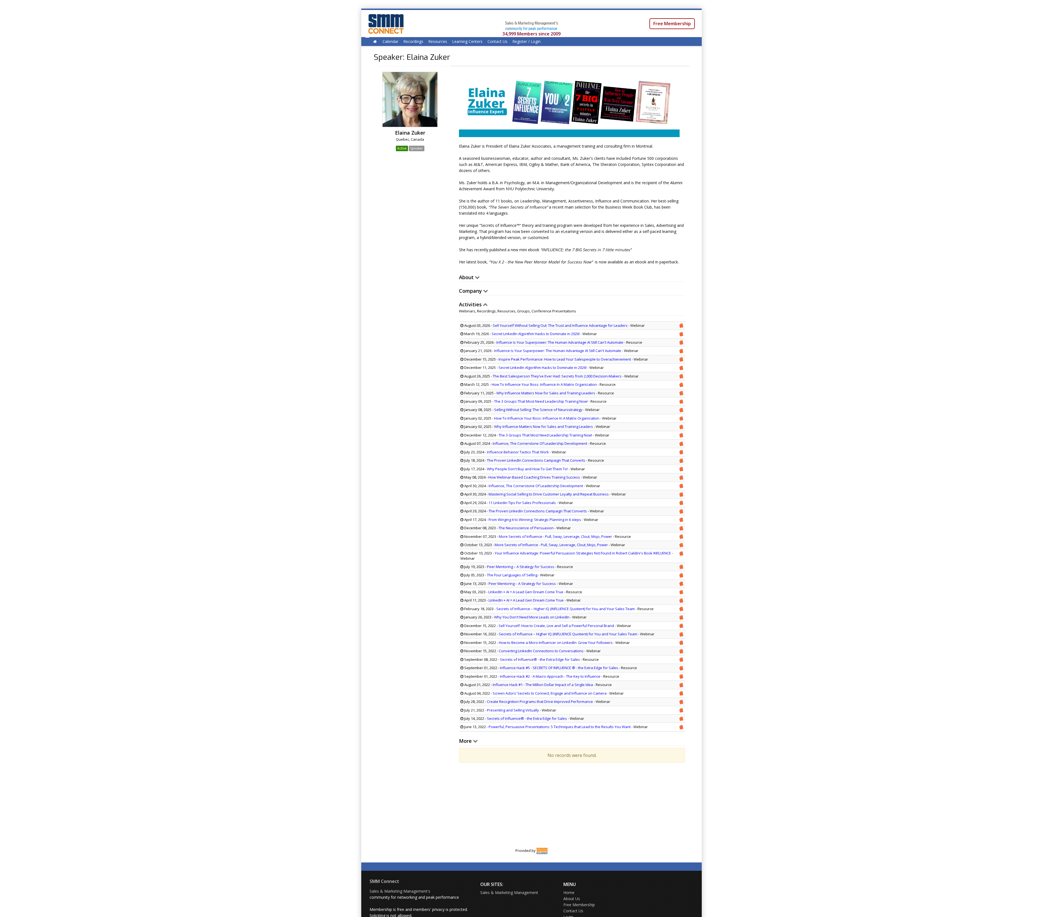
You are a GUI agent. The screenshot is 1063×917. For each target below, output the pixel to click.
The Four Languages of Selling (512, 574)
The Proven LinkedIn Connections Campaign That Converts (536, 460)
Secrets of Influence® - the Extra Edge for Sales (540, 659)
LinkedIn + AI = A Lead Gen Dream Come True (525, 591)
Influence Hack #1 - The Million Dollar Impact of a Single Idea (543, 684)
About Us (571, 898)
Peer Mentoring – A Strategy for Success (520, 566)
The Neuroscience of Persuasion (526, 527)
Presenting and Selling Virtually (513, 710)
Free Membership (672, 23)
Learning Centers (467, 41)
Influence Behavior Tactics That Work (518, 451)
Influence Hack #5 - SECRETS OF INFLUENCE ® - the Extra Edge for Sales (559, 667)
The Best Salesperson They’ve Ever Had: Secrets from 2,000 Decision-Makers (557, 376)
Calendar (390, 41)
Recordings (413, 41)
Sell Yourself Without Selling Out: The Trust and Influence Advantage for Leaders (560, 325)
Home (568, 892)
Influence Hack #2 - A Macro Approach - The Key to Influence (550, 676)
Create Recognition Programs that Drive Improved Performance (540, 701)
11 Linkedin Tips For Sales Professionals (522, 502)
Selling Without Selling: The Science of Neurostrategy (538, 409)
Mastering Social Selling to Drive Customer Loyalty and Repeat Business (549, 494)
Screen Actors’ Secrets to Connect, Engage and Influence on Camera (550, 693)
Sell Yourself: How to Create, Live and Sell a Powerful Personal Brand (556, 625)
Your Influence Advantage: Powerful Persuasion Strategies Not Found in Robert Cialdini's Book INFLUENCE (583, 553)
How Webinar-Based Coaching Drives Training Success (534, 477)
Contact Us (497, 41)
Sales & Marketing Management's (400, 891)
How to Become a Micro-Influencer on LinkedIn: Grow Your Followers (556, 642)
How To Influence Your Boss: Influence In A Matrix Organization (544, 384)
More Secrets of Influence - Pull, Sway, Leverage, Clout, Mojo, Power (555, 536)
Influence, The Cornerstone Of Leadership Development (540, 443)
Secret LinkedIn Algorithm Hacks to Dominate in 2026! (536, 333)
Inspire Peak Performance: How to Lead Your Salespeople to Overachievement (565, 359)
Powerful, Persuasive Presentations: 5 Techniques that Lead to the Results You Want (560, 726)
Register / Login (526, 41)
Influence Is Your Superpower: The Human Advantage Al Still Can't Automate (559, 342)
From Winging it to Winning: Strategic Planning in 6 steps (535, 519)
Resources (437, 41)
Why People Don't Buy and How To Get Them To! (527, 468)
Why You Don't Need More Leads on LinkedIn (531, 617)
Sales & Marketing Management (509, 892)
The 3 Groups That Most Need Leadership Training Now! (541, 401)
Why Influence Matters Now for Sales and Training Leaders (545, 393)
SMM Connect (384, 881)
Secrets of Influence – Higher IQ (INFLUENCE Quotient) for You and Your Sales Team (565, 608)
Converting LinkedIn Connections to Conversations (541, 650)
